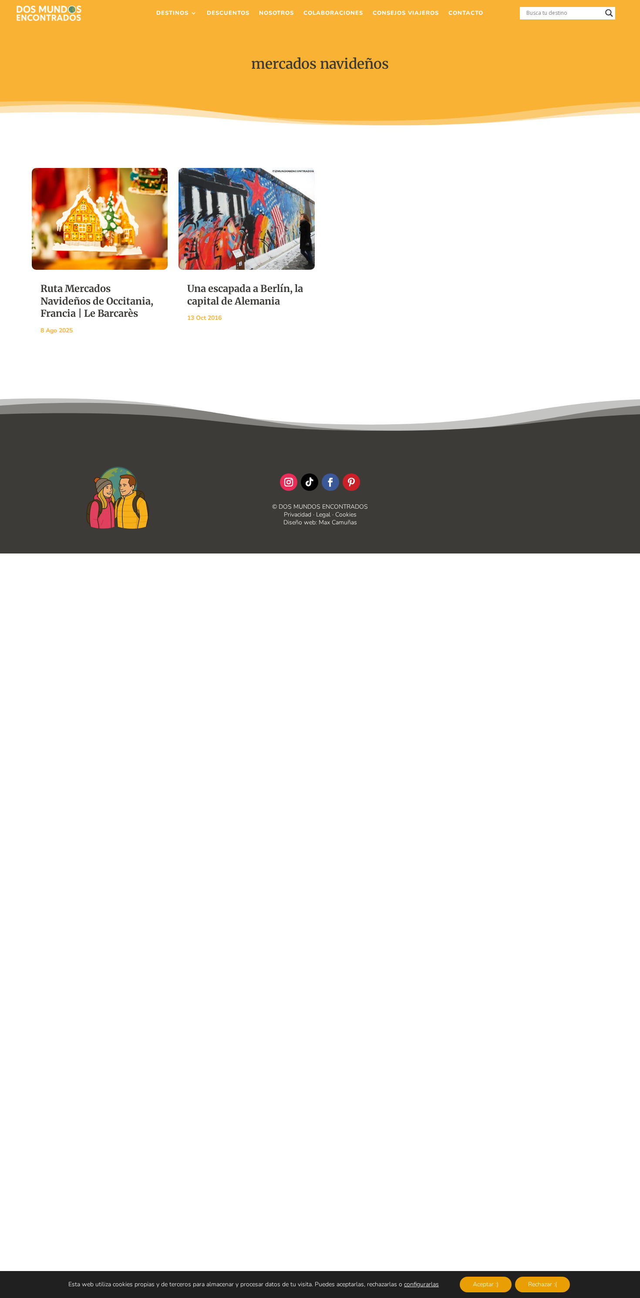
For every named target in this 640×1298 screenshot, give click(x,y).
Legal (323, 514)
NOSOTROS (276, 13)
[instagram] (288, 482)
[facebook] (330, 482)
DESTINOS (172, 13)
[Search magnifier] (609, 13)
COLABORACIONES (333, 13)
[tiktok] (309, 482)
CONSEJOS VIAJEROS (406, 13)
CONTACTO (465, 13)
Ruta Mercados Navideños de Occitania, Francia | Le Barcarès (96, 300)
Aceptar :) (486, 1284)
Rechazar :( (542, 1284)
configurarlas (421, 1284)
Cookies (346, 514)
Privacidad (297, 514)
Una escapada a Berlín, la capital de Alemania (245, 294)
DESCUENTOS (228, 13)
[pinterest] (351, 482)
